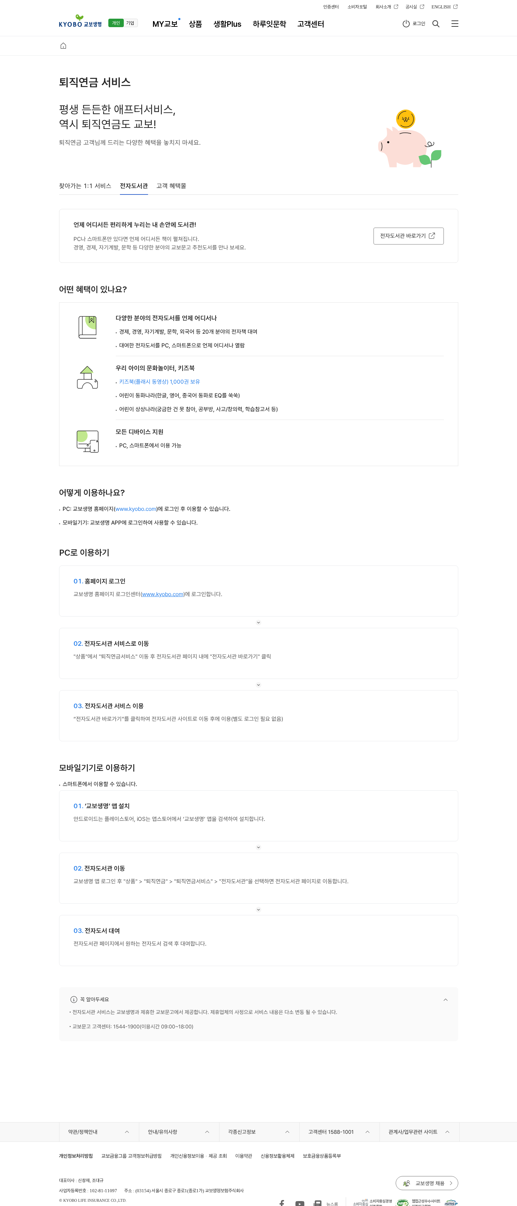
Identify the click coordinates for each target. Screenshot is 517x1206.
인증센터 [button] (331, 7)
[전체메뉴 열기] (454, 23)
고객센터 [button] (311, 24)
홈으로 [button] (63, 46)
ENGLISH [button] (441, 7)
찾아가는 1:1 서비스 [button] (85, 186)
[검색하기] (435, 23)
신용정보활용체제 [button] (277, 1156)
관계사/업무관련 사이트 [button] (413, 1132)
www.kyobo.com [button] (135, 509)
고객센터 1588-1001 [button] (331, 1132)
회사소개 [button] (383, 7)
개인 (116, 23)
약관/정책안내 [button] (82, 1132)
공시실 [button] (411, 7)
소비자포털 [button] (357, 7)
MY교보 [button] (165, 24)
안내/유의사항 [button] (162, 1132)
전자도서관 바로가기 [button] (403, 236)
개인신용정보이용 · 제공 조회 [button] (198, 1156)
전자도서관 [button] (134, 186)
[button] (80, 20)
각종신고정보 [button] (242, 1132)
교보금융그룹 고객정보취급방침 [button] (131, 1156)
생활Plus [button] (227, 24)
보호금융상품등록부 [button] (322, 1156)
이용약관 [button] (243, 1156)
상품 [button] (195, 24)
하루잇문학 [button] (269, 24)
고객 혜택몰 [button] (171, 186)
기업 (130, 23)
